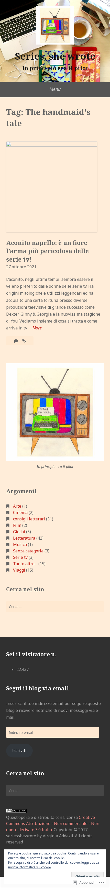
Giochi (19, 531)
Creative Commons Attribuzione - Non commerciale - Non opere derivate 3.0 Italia (52, 823)
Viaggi (19, 570)
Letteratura (24, 538)
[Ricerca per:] (55, 606)
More (37, 328)
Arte (17, 506)
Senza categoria (28, 551)
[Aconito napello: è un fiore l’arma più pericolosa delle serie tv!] (23, 341)
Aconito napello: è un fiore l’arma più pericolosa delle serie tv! (47, 251)
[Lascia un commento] (16, 341)
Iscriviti (19, 750)
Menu (55, 89)
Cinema (20, 512)
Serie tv (20, 557)
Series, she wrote (55, 56)
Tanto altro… (25, 563)
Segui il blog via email (37, 688)
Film (17, 525)
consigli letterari (29, 519)
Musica (20, 544)
